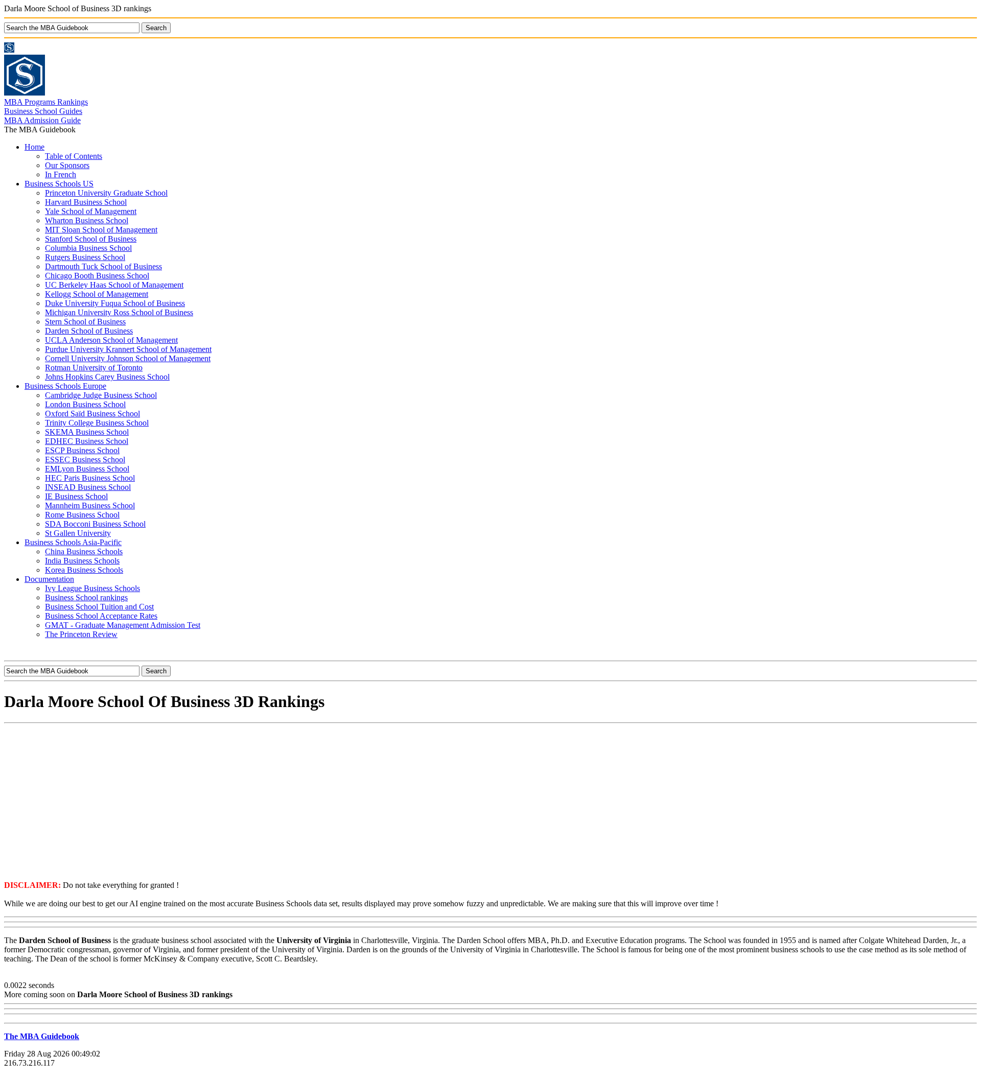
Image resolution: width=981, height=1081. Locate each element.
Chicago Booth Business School (97, 275)
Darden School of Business (89, 330)
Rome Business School (82, 514)
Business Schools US (59, 183)
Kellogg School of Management (96, 294)
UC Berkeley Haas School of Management (114, 284)
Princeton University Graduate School (106, 193)
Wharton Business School (86, 220)
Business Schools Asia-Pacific (73, 542)
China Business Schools (84, 551)
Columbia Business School (88, 248)
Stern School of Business (85, 321)
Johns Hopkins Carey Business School (107, 376)
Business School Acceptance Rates (101, 616)
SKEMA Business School (87, 432)
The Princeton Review (81, 634)
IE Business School (76, 496)
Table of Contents (73, 156)
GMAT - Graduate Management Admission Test (122, 625)
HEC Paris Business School (90, 478)
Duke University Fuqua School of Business (115, 303)
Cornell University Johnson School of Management (128, 358)
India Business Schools (82, 560)
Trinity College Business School (97, 422)
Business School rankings (86, 597)
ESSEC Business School (85, 459)
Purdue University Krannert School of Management (128, 349)
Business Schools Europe (65, 386)
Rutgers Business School (85, 257)
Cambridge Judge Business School (101, 395)
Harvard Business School (86, 202)
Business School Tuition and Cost (99, 606)
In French (60, 174)
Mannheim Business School (90, 505)
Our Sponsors (67, 165)
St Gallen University (78, 533)
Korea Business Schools (84, 570)
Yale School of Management (90, 211)
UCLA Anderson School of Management (111, 340)
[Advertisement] (490, 801)
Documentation (49, 579)
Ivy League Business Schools (92, 588)
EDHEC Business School (86, 441)
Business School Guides (43, 111)
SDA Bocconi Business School (95, 524)
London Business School (85, 404)
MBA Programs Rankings (46, 102)
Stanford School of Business (90, 238)
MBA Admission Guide (42, 120)
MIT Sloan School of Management (101, 229)
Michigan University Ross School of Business (119, 312)
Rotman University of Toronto (94, 367)
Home (34, 147)
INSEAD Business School (88, 487)
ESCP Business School (82, 450)
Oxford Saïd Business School (92, 413)
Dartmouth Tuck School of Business (103, 266)
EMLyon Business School (87, 468)
